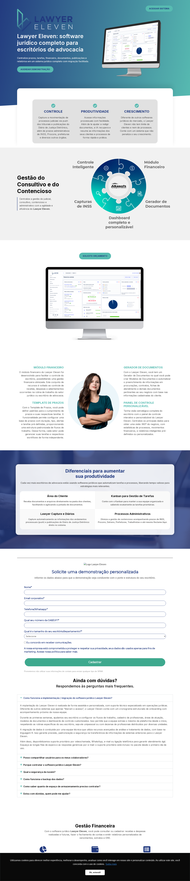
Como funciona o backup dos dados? (43, 779)
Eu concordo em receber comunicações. (49, 642)
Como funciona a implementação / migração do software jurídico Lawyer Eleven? (67, 698)
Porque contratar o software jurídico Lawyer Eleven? (52, 764)
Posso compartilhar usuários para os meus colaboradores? (55, 757)
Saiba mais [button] (111, 864)
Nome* (28, 587)
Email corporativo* (34, 598)
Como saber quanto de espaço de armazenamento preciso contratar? (61, 786)
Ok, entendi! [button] (95, 872)
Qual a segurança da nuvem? (39, 772)
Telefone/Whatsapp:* (36, 609)
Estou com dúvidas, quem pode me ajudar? (46, 793)
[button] (95, 698)
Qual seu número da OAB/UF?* (41, 620)
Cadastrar (95, 662)
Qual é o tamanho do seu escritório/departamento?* (53, 631)
